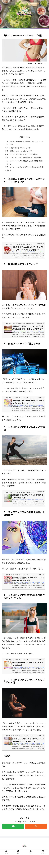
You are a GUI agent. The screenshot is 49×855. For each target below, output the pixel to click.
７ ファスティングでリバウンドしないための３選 (24, 167)
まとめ (8, 170)
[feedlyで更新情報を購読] (13, 826)
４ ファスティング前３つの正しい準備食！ (22, 154)
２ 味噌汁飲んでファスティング (18, 148)
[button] (44, 524)
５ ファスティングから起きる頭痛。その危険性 (24, 157)
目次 (21, 137)
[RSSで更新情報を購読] (36, 826)
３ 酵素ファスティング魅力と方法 (19, 151)
